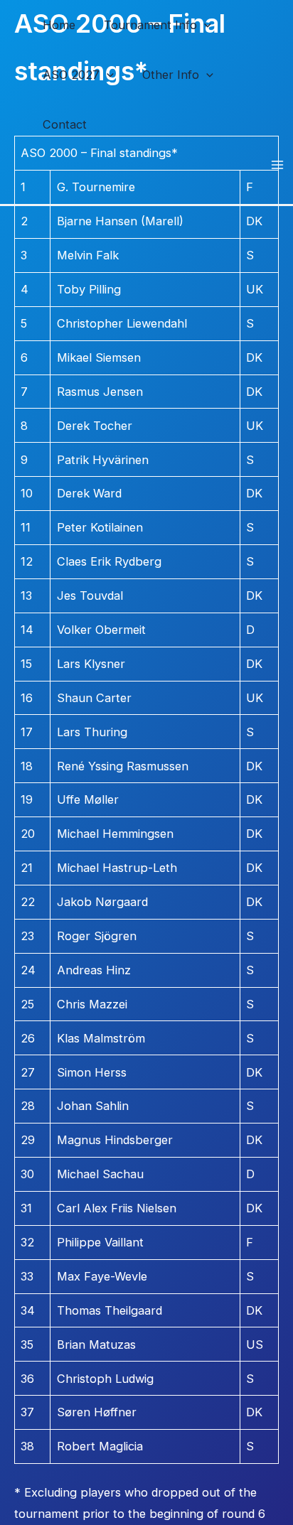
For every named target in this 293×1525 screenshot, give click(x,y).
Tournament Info (150, 25)
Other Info (170, 75)
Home (59, 25)
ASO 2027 (71, 75)
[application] (204, 25)
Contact (65, 124)
